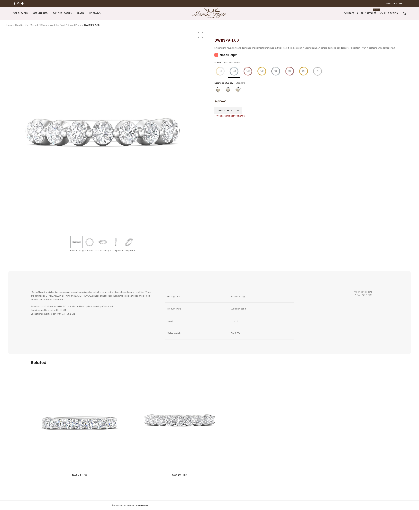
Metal (217, 62)
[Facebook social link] (14, 3)
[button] (200, 35)
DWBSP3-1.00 (179, 475)
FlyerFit (19, 25)
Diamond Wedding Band (52, 25)
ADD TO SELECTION (228, 110)
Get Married (31, 25)
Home (10, 25)
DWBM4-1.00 (79, 475)
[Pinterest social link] (22, 3)
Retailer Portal (394, 3)
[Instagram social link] (18, 3)
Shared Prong (75, 25)
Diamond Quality (224, 83)
